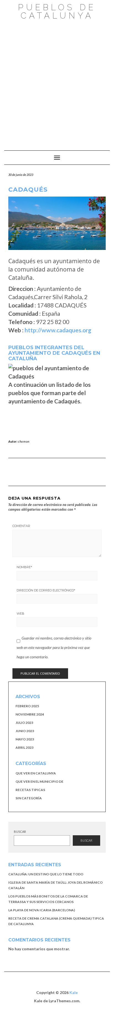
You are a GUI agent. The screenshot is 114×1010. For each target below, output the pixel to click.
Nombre (24, 567)
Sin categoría (28, 798)
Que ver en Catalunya (35, 773)
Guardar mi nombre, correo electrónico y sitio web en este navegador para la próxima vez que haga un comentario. (54, 647)
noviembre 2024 (29, 714)
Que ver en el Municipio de (39, 781)
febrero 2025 (27, 706)
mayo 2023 (24, 739)
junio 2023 (24, 731)
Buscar (20, 831)
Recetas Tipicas (30, 790)
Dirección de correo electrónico (46, 590)
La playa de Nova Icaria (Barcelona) (41, 910)
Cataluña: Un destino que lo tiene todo (45, 874)
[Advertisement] (57, 82)
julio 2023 (24, 723)
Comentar (21, 526)
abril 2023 (24, 747)
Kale (73, 992)
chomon (24, 441)
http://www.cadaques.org (58, 330)
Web (20, 613)
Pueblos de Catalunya (57, 11)
